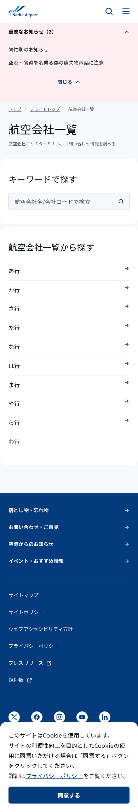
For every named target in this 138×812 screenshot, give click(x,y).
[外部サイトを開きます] (14, 719)
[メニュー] (125, 11)
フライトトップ (45, 109)
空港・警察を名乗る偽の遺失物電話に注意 (56, 62)
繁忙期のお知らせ (28, 49)
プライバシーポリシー (54, 775)
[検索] (108, 11)
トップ (14, 109)
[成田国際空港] (23, 11)
